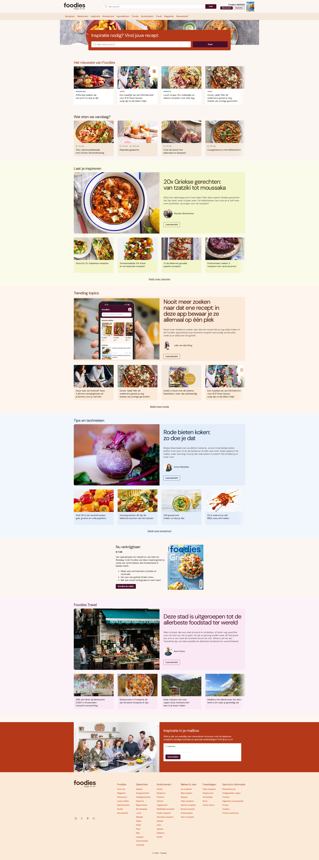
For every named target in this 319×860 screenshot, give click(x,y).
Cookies (225, 809)
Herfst (159, 837)
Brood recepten (188, 809)
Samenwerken (123, 805)
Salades (139, 817)
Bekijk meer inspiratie (159, 279)
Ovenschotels (142, 841)
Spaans (160, 829)
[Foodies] (81, 6)
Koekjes (184, 797)
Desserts (140, 801)
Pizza (138, 829)
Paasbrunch (208, 793)
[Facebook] (82, 818)
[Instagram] (76, 818)
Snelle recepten (164, 813)
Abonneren (226, 8)
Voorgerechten (142, 793)
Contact (226, 797)
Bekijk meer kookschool (159, 531)
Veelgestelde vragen (231, 793)
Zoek (211, 6)
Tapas (138, 821)
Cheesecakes (187, 813)
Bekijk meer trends (159, 406)
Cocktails (140, 845)
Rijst (138, 833)
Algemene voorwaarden (233, 801)
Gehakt (160, 821)
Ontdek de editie (126, 586)
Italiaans (160, 833)
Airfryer (160, 801)
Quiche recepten (188, 805)
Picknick (160, 797)
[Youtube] (94, 818)
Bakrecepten (186, 793)
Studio (120, 809)
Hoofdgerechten (143, 797)
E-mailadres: (170, 746)
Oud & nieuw (208, 805)
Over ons (121, 789)
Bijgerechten (141, 805)
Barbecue (161, 793)
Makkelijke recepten (165, 809)
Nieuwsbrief (122, 813)
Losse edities (123, 801)
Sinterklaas (208, 797)
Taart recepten (187, 817)
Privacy (225, 805)
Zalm (159, 825)
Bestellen (239, 8)
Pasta (138, 825)
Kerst (205, 801)
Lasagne (139, 837)
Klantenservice (229, 789)
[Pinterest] (88, 818)
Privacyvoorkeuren (230, 813)
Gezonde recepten (165, 817)
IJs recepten (186, 789)
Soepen (139, 789)
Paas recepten (209, 789)
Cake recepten (187, 801)
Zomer (159, 789)
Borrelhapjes (141, 809)
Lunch (138, 813)
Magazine (121, 793)
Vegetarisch (162, 805)
